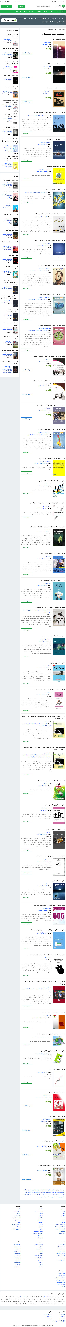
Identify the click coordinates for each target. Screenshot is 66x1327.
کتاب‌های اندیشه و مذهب (41, 886)
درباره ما (63, 1316)
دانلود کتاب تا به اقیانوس (57, 881)
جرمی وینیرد (47, 42)
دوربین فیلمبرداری (40, 121)
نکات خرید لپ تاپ (42, 467)
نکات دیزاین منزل (45, 225)
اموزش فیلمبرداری (59, 1192)
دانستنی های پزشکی (43, 198)
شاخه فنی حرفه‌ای (39, 622)
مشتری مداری (43, 490)
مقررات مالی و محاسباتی (38, 251)
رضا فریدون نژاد (46, 908)
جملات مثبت (45, 918)
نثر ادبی (63, 1222)
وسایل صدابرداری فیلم (46, 127)
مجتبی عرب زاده (46, 666)
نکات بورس (34, 562)
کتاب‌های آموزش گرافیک (41, 270)
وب (32, 1041)
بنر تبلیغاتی (44, 997)
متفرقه (41, 1267)
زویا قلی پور (7, 257)
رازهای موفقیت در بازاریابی (45, 152)
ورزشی (41, 1262)
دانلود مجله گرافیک (43, 279)
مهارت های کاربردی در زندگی (45, 920)
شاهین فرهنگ (6, 91)
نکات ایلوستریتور (29, 440)
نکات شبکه (44, 175)
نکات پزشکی (43, 196)
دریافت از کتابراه (26, 53)
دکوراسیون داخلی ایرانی (33, 220)
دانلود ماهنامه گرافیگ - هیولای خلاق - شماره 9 (52, 430)
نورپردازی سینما (41, 130)
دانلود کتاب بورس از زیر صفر (57, 663)
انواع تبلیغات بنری (42, 995)
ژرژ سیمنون (7, 219)
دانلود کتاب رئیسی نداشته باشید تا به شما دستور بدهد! (49, 690)
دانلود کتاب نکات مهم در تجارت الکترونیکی (53, 1051)
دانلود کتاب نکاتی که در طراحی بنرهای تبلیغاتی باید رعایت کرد (47, 930)
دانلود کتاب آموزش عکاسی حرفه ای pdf (39, 840)
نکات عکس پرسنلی (47, 624)
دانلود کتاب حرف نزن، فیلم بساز (56, 88)
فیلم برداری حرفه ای (27, 814)
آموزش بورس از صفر (38, 569)
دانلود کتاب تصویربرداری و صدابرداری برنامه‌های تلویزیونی (49, 113)
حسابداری (30, 251)
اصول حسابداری (48, 251)
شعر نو (63, 1215)
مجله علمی (17, 1260)
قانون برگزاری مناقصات (46, 542)
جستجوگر (44, 1041)
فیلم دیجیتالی (33, 816)
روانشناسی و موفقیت (59, 1278)
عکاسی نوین (36, 838)
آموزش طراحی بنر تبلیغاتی (40, 937)
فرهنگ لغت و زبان (60, 1229)
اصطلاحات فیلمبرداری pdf (43, 1195)
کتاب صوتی (18, 11)
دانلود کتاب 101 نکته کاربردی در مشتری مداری (52, 481)
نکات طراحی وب (54, 1197)
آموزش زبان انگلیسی (42, 867)
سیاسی (41, 1224)
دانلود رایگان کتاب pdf (35, 1003)
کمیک (63, 1220)
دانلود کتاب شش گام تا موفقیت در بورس (53, 636)
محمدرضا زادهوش (6, 271)
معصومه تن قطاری (46, 1119)
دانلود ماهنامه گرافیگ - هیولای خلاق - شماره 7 (52, 294)
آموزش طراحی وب (30, 1022)
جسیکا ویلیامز (7, 39)
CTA (37, 943)
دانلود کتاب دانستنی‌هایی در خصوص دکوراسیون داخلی (49, 214)
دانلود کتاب (26, 133)
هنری (41, 1264)
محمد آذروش (7, 287)
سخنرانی (28, 1076)
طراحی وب (44, 1022)
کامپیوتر (45, 11)
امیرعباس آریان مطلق (45, 142)
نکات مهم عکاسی (36, 616)
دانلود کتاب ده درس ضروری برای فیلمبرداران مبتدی (51, 405)
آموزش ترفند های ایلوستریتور (44, 313)
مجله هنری (17, 1264)
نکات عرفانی (25, 890)
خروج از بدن (48, 894)
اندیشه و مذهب (39, 1211)
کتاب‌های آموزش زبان (7, 288)
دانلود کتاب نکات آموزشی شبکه (56, 166)
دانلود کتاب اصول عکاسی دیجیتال (55, 829)
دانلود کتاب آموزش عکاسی (32, 966)
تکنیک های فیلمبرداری (39, 1192)
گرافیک (18, 1227)
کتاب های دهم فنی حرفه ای (39, 123)
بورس (45, 562)
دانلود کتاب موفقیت (41, 916)
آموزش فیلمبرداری (34, 130)
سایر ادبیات (62, 1233)
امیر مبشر (8, 341)
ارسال (18, 1303)
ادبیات (57, 11)
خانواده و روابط (39, 1249)
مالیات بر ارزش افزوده (36, 542)
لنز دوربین (42, 818)
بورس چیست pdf (35, 653)
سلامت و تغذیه (39, 1255)
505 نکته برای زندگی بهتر (32, 920)
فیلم (45, 816)
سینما (42, 1121)
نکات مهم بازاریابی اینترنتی (29, 154)
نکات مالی (42, 253)
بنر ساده (31, 1001)
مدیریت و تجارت (61, 1282)
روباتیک (63, 1258)
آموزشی (63, 1286)
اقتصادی (41, 1209)
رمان (64, 1211)
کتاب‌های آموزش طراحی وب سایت (39, 1018)
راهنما (8, 2)
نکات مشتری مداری (35, 490)
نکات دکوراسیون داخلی (37, 231)
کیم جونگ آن (7, 327)
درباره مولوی (31, 892)
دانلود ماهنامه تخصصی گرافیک (40, 305)
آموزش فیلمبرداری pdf (36, 127)
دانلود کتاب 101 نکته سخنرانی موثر (55, 1069)
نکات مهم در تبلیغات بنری (45, 941)
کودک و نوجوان (39, 1258)
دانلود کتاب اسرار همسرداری (57, 1092)
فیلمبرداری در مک (33, 790)
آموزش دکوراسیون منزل (26, 231)
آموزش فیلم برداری (43, 361)
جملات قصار (27, 914)
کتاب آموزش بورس (47, 571)
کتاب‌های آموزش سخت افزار (41, 463)
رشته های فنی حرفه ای (31, 121)
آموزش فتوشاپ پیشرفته (28, 281)
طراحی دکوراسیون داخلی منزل (33, 229)
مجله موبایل (17, 1246)
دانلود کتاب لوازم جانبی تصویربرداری (55, 1116)
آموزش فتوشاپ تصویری (35, 283)
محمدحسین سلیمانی (45, 639)
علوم (52, 11)
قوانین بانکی (23, 544)
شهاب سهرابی (47, 556)
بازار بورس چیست (44, 653)
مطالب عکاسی (40, 844)
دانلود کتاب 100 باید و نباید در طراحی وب (53, 1013)
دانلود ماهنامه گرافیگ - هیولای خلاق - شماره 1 (52, 1165)
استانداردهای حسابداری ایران (40, 512)
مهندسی (38, 11)
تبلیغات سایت (25, 939)
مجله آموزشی (17, 1258)
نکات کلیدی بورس (33, 564)
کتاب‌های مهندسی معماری (41, 217)
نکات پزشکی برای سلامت (35, 196)
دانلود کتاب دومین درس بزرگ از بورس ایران (53, 580)
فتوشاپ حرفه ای (25, 283)
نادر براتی (8, 183)
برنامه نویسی (17, 1215)
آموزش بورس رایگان (38, 571)
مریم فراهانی (7, 53)
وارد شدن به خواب (38, 892)
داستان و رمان (61, 1275)
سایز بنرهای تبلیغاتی (46, 945)
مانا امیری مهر (47, 1095)
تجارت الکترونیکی (34, 1058)
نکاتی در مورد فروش (46, 156)
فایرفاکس (40, 790)
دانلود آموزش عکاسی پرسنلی (27, 622)
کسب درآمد (26, 1058)
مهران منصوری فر (46, 987)
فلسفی (41, 1227)
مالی (46, 253)
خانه (63, 11)
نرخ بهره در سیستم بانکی (41, 544)
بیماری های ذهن (30, 894)
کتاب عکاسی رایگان (37, 618)
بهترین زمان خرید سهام (37, 566)
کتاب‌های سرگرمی (7, 372)
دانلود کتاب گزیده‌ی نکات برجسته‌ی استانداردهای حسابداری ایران (47, 503)
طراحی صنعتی (61, 1244)
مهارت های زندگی (34, 914)
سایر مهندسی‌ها (61, 1260)
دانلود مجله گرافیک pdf (33, 279)
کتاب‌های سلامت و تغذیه (31, 192)
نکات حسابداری (43, 514)
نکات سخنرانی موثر (34, 1076)
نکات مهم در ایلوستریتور (39, 311)
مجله (25, 11)
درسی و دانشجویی (38, 1231)
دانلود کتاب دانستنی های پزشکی (55, 189)
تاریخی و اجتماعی (60, 1280)
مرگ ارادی (23, 894)
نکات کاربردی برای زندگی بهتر (27, 918)
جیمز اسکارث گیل (6, 194)
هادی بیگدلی (7, 205)
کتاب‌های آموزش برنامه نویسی (29, 724)
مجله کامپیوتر (17, 1244)
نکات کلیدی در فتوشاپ (42, 309)
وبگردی (29, 1041)
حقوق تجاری (44, 1146)
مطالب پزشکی (26, 198)
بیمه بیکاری (32, 544)
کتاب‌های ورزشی (8, 343)
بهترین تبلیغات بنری (33, 995)
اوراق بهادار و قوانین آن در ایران (37, 538)
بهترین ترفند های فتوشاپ (37, 447)
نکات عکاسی (43, 616)
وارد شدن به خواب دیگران (39, 894)
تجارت (45, 1058)
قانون (28, 544)
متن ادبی (36, 890)
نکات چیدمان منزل (39, 227)
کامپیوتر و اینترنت (16, 1229)
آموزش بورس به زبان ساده (28, 569)
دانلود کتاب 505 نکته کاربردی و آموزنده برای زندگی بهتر (49, 905)
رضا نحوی (48, 832)
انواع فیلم (49, 816)
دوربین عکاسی (29, 838)
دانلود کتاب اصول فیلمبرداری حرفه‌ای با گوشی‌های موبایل (49, 381)
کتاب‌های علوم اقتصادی (42, 144)
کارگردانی (45, 68)
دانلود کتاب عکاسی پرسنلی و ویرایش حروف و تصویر (50, 607)
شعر (64, 1213)
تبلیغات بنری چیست (42, 939)
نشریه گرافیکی (48, 440)
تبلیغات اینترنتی (30, 937)
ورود (19, 2)
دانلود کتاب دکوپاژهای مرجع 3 (56, 64)
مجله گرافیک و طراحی (42, 1170)
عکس (43, 846)
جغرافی (41, 1218)
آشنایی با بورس (25, 564)
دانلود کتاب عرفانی (47, 892)
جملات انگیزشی (38, 918)
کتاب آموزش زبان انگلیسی (31, 867)
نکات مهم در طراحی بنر (34, 941)
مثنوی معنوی (25, 892)
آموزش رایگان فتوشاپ (46, 283)
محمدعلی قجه (7, 352)
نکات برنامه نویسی (44, 1197)
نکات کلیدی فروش (27, 150)
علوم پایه (40, 1235)
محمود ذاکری (47, 958)
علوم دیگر (40, 1238)
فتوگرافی (29, 624)
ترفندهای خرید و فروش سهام (44, 564)
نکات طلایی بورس (27, 562)
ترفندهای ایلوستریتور (29, 311)
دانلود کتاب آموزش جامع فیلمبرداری (55, 805)
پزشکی (41, 1213)
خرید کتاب (49, 1319)
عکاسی (40, 624)
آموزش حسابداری (35, 514)
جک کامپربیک (46, 1015)
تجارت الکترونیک (16, 1218)
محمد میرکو (47, 692)
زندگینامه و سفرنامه (60, 1224)
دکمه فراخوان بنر (42, 943)
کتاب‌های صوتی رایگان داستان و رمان (6, 165)
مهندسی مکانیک (61, 1253)
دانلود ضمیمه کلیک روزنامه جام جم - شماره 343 (51, 781)
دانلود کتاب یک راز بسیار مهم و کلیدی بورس (52, 554)
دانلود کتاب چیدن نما (59, 39)
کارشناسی (39, 1146)
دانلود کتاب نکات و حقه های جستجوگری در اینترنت (50, 1034)
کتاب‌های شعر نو (8, 79)
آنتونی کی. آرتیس (46, 91)
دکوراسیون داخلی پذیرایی (38, 223)
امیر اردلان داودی (6, 130)
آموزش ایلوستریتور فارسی (40, 303)
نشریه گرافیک (44, 281)
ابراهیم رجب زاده (6, 105)
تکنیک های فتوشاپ (46, 307)
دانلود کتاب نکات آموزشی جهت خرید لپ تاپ (52, 458)
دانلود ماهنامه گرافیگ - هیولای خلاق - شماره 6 (52, 266)
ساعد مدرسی (47, 721)
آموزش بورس (40, 562)
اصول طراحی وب (37, 1022)
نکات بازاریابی (35, 150)
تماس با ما (3, 2)
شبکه (33, 175)
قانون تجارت (24, 540)
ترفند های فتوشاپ (47, 285)
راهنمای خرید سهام (27, 566)
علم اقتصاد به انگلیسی (41, 761)
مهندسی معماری (61, 1249)
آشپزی (41, 1246)
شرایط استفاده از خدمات (59, 1321)
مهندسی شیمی (61, 1255)
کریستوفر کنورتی (46, 67)
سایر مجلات (17, 1267)
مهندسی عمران (61, 1246)
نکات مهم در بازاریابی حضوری (32, 152)
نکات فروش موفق (40, 154)
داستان (63, 1209)
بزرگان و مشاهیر (39, 1244)
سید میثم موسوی (46, 808)
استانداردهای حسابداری (27, 249)
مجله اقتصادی (17, 1253)
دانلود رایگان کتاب (45, 1003)
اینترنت (40, 1041)
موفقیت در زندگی (42, 914)
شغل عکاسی (38, 846)
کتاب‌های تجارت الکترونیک (8, 151)
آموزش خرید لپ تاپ (32, 467)
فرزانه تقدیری (7, 233)
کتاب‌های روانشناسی (7, 93)
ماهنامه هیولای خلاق (37, 307)
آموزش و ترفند (16, 1211)
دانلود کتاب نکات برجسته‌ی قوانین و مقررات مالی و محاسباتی (47, 527)
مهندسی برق (62, 1251)
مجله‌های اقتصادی (43, 641)
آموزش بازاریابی (31, 148)
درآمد (50, 1060)
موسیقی (40, 1260)
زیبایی (41, 1251)
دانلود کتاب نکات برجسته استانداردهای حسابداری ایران (49, 240)
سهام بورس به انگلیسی (30, 761)
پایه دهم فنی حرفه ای (46, 620)
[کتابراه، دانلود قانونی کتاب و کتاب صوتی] (48, 49)
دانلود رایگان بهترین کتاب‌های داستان (7, 132)
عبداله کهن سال (46, 859)
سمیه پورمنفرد (46, 359)
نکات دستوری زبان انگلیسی (40, 865)
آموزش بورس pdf (47, 566)
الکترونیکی (40, 1058)
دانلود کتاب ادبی (42, 890)
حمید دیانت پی (46, 243)
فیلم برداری (44, 814)
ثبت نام (14, 2)
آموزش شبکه (38, 175)
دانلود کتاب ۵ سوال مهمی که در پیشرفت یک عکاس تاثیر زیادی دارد (46, 955)
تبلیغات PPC (25, 943)
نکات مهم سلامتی (34, 198)
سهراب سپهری (6, 78)
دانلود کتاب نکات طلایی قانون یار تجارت (54, 1141)
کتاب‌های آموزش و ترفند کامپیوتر (7, 147)
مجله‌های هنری (31, 270)
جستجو (21, 6)
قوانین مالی (43, 249)
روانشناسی (40, 1220)
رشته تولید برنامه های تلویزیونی (40, 125)
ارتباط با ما (62, 1314)
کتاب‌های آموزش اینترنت (41, 933)
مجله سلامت (17, 1262)
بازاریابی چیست (41, 150)
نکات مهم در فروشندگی (36, 156)
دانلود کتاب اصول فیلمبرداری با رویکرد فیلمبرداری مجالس (49, 356)
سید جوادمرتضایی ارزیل (44, 169)
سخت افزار (17, 1220)
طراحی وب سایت (16, 1224)
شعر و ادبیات (62, 1273)
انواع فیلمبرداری (42, 119)
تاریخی (41, 1215)
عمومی (31, 11)
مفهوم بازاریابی (39, 148)
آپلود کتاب (6, 6)
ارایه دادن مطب (43, 1076)
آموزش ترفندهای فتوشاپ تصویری (34, 285)
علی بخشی (7, 145)
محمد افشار (47, 484)
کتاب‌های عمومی (8, 41)
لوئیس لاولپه (47, 408)
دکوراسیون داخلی (42, 220)
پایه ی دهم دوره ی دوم (27, 618)
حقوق (41, 1229)
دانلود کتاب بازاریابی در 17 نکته (56, 139)
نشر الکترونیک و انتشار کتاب (57, 2)
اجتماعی (41, 1222)
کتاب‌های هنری (43, 115)
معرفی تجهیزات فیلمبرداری (33, 119)
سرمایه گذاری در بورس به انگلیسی (35, 763)
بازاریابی (44, 148)
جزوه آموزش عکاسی (37, 842)
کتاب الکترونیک (48, 1314)
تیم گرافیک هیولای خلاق (44, 268)
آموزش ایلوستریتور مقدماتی (41, 276)
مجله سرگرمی (17, 1251)
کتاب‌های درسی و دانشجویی (33, 115)
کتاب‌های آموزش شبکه (42, 171)
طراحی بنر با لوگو (37, 945)
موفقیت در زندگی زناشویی (41, 1097)
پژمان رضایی (7, 163)
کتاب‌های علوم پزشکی (42, 192)
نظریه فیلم (44, 44)
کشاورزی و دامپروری (38, 1233)
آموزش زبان (62, 1231)
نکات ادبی (31, 890)
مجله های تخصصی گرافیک (41, 449)
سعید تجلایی (7, 66)
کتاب (10, 1299)
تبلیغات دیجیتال (32, 943)
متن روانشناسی (32, 916)
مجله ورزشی (17, 1255)
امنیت (18, 1213)
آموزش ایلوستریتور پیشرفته (40, 274)
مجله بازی (18, 1249)
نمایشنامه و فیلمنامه (60, 1227)
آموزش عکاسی (35, 624)
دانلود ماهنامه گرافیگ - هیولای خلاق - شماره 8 (52, 325)
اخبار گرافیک (37, 281)
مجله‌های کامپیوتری (42, 786)
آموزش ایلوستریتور (32, 309)
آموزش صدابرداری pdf (27, 125)
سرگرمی (41, 1253)
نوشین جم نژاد (6, 246)
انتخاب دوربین (40, 816)
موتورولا (44, 790)
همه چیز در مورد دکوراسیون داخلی (32, 225)
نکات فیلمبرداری (50, 1190)
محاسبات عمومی (37, 249)
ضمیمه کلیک (47, 784)
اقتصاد (46, 1060)
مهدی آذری (47, 884)
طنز (64, 1218)
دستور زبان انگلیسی (29, 865)
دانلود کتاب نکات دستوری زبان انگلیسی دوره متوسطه (50, 856)
